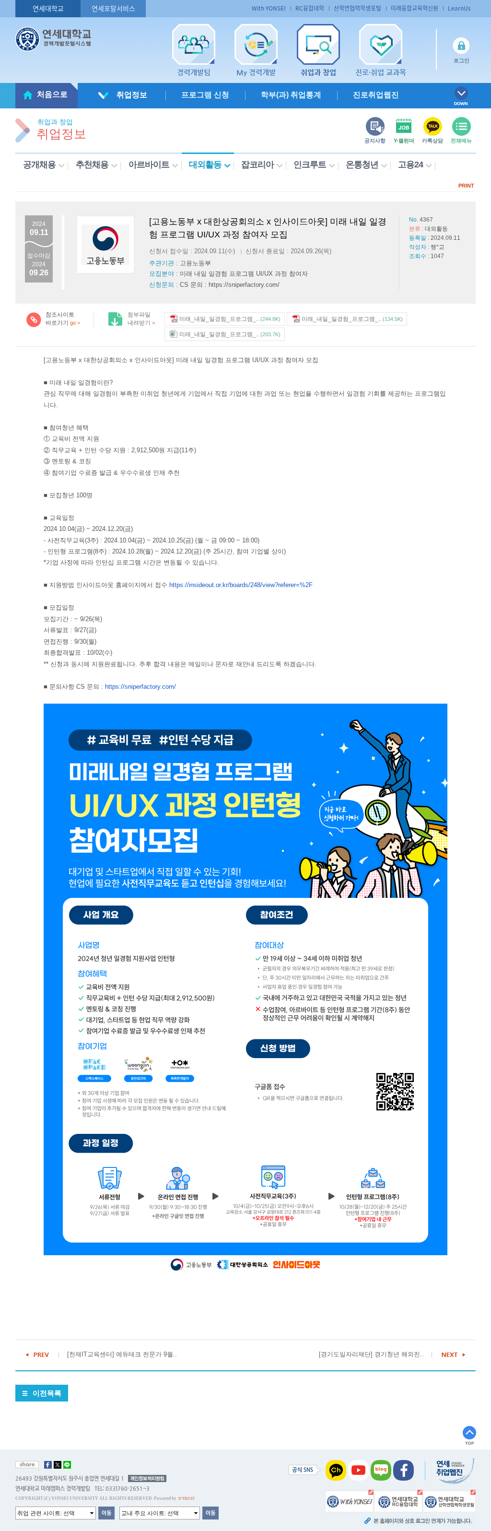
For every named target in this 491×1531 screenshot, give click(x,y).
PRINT (466, 185)
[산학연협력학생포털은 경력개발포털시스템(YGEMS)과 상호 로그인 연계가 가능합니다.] (449, 1500)
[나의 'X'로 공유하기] (57, 1465)
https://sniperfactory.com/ (140, 686)
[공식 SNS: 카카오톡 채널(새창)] (336, 1470)
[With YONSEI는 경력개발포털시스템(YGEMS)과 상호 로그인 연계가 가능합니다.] (349, 1500)
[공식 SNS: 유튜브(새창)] (358, 1470)
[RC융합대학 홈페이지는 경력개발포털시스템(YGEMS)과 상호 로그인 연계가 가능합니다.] (398, 1500)
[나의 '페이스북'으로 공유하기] (48, 1465)
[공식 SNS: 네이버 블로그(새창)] (381, 1470)
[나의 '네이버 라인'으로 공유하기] (67, 1465)
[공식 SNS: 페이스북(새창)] (403, 1470)
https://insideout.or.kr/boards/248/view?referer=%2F (241, 585)
